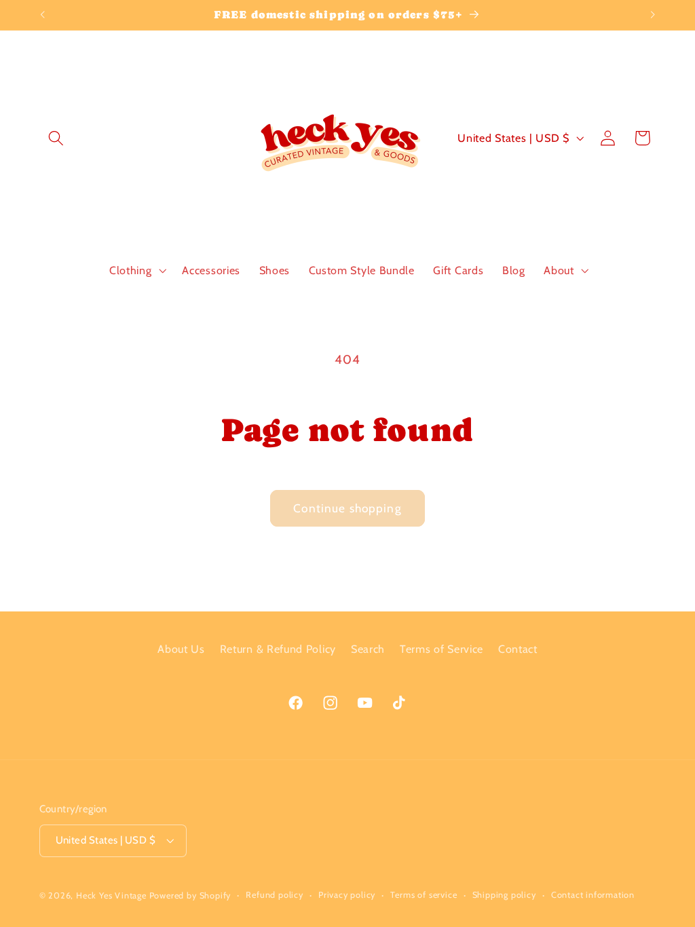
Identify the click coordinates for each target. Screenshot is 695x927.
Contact (518, 649)
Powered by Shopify (190, 895)
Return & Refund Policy (278, 649)
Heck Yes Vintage (111, 895)
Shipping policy (504, 895)
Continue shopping (347, 508)
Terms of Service (441, 649)
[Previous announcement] (42, 15)
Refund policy (274, 895)
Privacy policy (346, 895)
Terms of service (423, 895)
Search (368, 649)
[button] (56, 138)
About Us (181, 649)
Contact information (593, 895)
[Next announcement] (653, 15)
